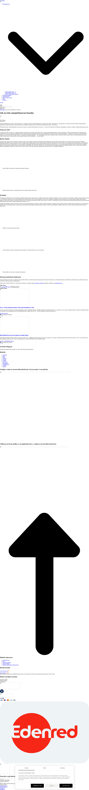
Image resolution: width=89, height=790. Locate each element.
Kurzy (4, 356)
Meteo (4, 357)
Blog (4, 98)
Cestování (5, 354)
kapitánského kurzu (58, 283)
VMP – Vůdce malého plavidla (11, 94)
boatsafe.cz (2, 788)
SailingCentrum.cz (4, 785)
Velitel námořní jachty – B (10, 93)
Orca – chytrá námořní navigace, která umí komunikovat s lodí (17, 307)
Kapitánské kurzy (6, 4)
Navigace (5, 358)
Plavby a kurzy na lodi (7, 97)
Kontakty (4, 100)
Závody (4, 366)
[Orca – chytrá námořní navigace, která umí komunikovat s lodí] (44, 297)
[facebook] (0, 698)
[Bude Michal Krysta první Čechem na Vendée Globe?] (44, 325)
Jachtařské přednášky (7, 95)
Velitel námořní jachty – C (10, 91)
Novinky (4, 359)
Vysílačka (5, 365)
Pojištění (4, 360)
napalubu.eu (2, 789)
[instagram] (2, 698)
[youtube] (3, 698)
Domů (1, 109)
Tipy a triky (5, 361)
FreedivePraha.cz (3, 787)
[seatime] (44, 0)
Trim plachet (5, 363)
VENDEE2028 (6, 364)
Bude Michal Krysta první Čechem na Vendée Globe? (14, 335)
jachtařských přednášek (39, 283)
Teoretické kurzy (6, 96)
